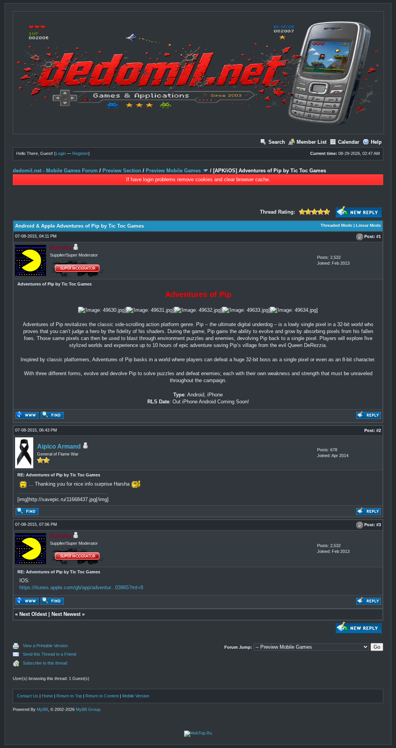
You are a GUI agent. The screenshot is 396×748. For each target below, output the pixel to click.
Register (80, 153)
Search (276, 142)
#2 (378, 430)
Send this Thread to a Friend (49, 654)
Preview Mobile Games (173, 170)
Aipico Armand (59, 446)
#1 (378, 236)
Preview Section (121, 170)
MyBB (42, 709)
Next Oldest (33, 614)
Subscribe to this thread (45, 663)
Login (61, 153)
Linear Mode (368, 225)
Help (376, 142)
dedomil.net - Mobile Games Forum (55, 170)
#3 (378, 524)
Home (47, 696)
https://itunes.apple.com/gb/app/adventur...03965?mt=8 (81, 587)
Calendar (348, 142)
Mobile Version (135, 696)
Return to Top (69, 696)
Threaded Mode (336, 225)
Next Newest (65, 614)
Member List (311, 142)
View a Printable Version (45, 645)
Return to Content (102, 696)
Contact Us (27, 696)
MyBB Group (88, 709)
